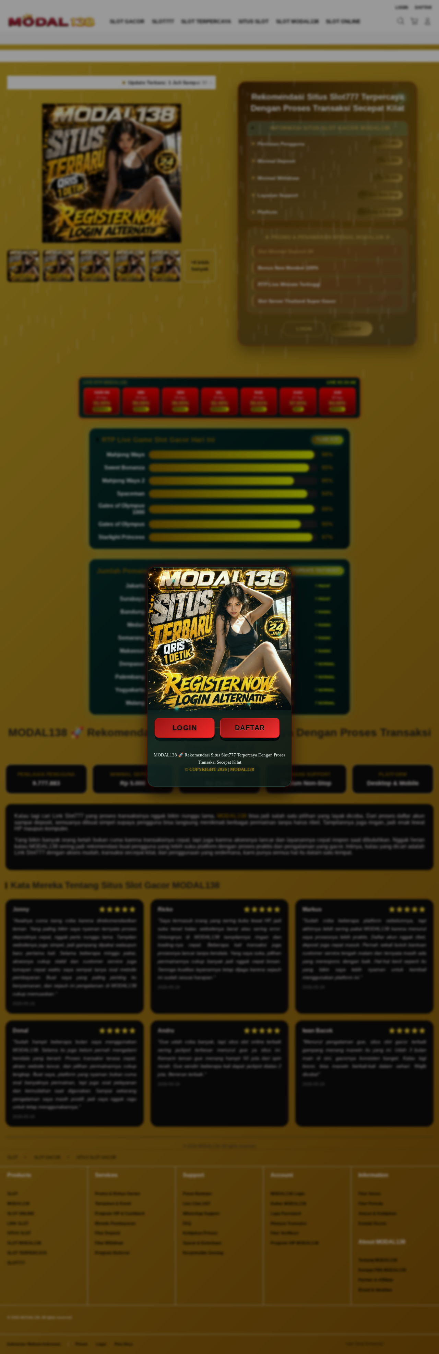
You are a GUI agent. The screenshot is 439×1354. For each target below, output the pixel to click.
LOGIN (185, 727)
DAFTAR (250, 727)
